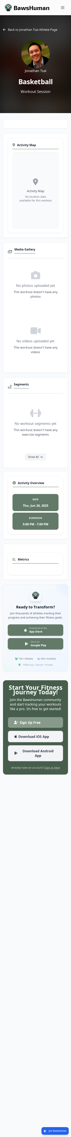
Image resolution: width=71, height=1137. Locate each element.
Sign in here (52, 767)
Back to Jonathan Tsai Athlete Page (32, 30)
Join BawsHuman (57, 1130)
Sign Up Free (30, 722)
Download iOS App (33, 736)
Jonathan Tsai (35, 70)
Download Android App (38, 753)
